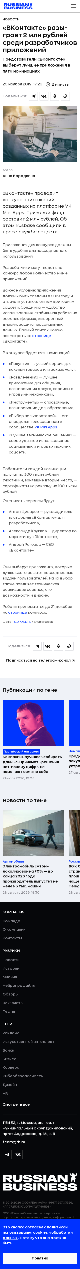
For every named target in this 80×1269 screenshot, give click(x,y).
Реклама (11, 1033)
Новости (11, 19)
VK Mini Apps (45, 427)
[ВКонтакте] (18, 1154)
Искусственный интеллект (28, 1042)
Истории (11, 968)
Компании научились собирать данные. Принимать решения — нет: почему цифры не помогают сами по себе (33, 764)
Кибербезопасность (23, 1076)
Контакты (12, 938)
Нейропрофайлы (19, 985)
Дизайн (10, 1085)
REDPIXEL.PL (22, 621)
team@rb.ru (14, 1142)
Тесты (9, 1011)
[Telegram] (7, 1154)
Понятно (40, 1258)
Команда (11, 921)
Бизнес (9, 1059)
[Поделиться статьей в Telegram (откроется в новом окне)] (33, 96)
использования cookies (25, 1232)
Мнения (10, 977)
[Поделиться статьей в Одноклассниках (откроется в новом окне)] (54, 96)
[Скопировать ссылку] (65, 96)
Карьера (11, 1067)
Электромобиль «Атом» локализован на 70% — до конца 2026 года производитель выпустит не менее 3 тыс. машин (30, 876)
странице (41, 336)
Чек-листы (13, 1003)
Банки (8, 1050)
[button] (73, 6)
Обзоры (10, 994)
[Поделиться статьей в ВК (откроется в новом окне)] (44, 96)
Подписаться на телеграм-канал (38, 660)
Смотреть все (16, 1104)
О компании (14, 929)
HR (5, 1093)
